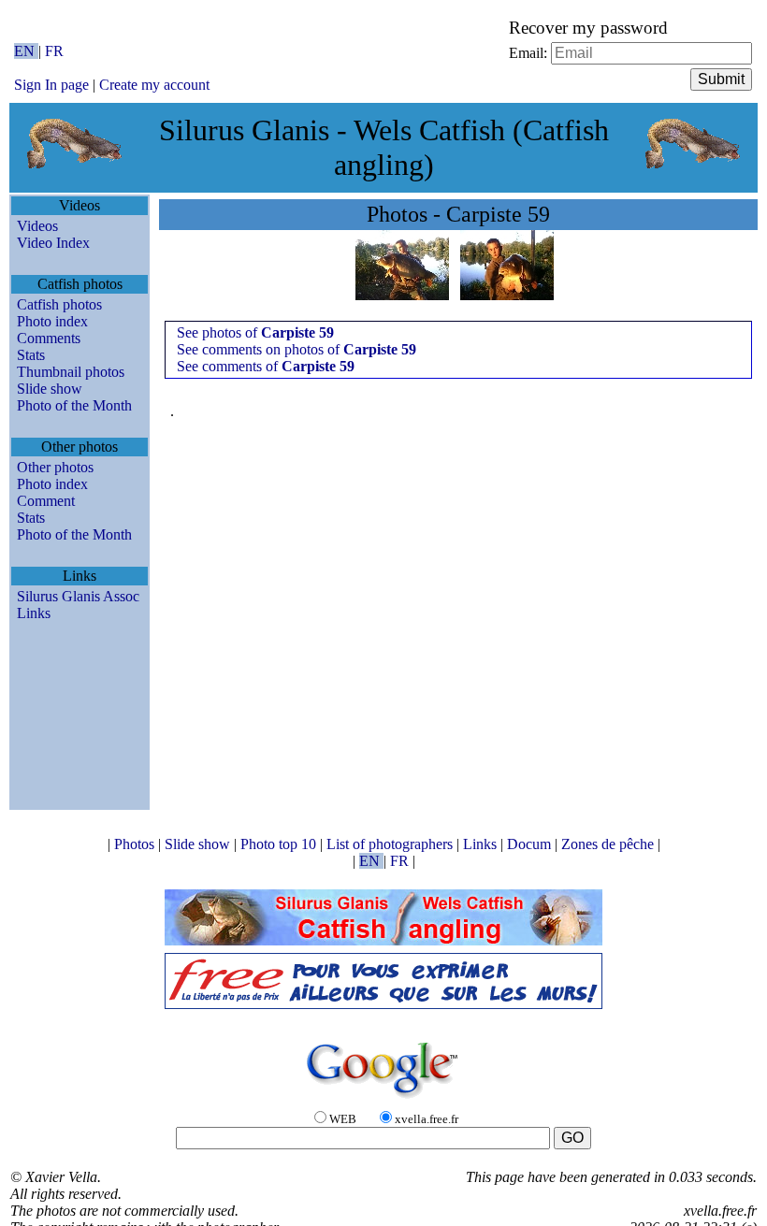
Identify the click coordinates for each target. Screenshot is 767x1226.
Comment (46, 501)
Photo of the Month (74, 405)
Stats (31, 355)
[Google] (383, 1099)
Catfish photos (59, 304)
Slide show (49, 389)
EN (26, 51)
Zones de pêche (609, 844)
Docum (531, 844)
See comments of (266, 366)
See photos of (255, 332)
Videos (37, 226)
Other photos (55, 467)
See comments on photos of (296, 349)
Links (34, 613)
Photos (136, 844)
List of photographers (391, 844)
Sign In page (51, 85)
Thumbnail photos (70, 372)
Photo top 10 (280, 844)
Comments (48, 338)
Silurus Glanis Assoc (78, 596)
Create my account (154, 85)
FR (54, 51)
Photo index (52, 321)
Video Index (53, 243)
